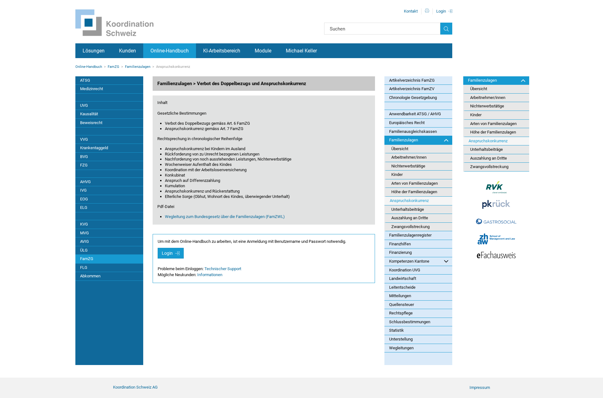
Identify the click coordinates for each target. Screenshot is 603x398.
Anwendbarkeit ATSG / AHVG (415, 114)
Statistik (396, 330)
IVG (83, 190)
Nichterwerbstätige (408, 166)
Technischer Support (222, 268)
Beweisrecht (91, 122)
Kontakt (411, 11)
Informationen (209, 274)
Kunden (127, 51)
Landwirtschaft (402, 278)
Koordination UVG (404, 270)
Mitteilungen (400, 295)
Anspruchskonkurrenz (409, 200)
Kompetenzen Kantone (409, 261)
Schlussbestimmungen (409, 321)
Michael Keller (301, 51)
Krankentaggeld (94, 147)
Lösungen (94, 51)
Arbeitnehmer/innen (408, 157)
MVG (84, 233)
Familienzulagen (137, 67)
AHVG (85, 181)
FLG (83, 267)
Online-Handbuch (169, 51)
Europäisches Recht (407, 122)
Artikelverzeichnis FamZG (412, 80)
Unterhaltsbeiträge (407, 209)
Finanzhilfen (400, 244)
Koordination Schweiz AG (135, 387)
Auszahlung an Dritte (409, 217)
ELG (83, 207)
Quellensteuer (401, 304)
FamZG (113, 67)
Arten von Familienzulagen (414, 183)
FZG (84, 165)
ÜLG (84, 250)
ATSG (85, 80)
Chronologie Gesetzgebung (413, 97)
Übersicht (399, 148)
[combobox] (382, 29)
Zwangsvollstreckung (410, 226)
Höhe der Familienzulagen (414, 191)
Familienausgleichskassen (413, 131)
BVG (84, 156)
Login (441, 11)
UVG (84, 105)
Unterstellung (401, 339)
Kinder (397, 174)
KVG (84, 224)
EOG (84, 199)
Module (263, 51)
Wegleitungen (401, 348)
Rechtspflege (401, 313)
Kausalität (89, 114)
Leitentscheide (402, 287)
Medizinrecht (91, 88)
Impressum (480, 387)
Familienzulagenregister (410, 235)
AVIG (84, 241)
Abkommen (90, 276)
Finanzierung (400, 252)
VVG (84, 139)
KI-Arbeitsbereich (221, 51)
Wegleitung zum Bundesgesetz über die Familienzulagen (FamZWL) (225, 216)
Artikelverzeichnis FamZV (411, 88)
